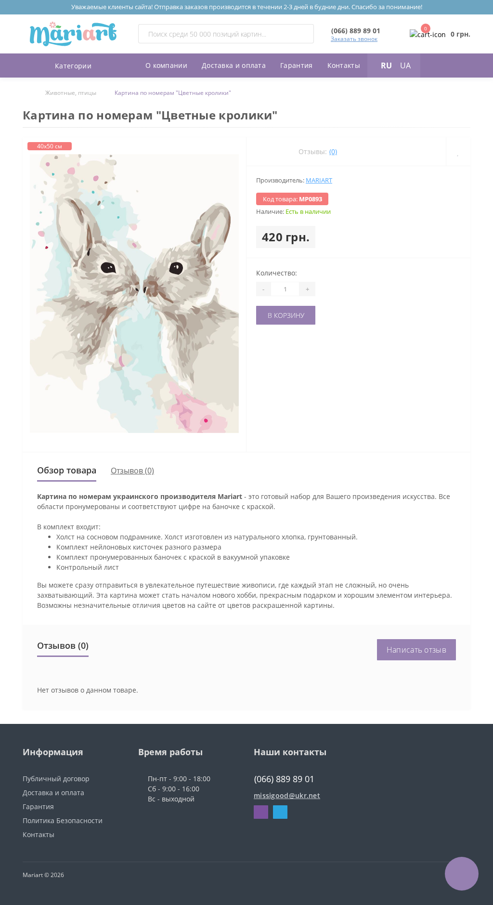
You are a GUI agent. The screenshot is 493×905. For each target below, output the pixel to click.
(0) (333, 151)
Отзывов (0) (132, 470)
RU (386, 65)
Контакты (343, 65)
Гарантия (296, 65)
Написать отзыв (416, 649)
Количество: (276, 272)
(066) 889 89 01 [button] (284, 779)
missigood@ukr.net (287, 795)
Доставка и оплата (234, 65)
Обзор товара (66, 470)
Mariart (319, 180)
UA (405, 65)
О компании (166, 65)
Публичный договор (56, 778)
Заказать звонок (354, 39)
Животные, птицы (70, 93)
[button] (356, 30)
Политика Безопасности (63, 820)
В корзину (286, 315)
